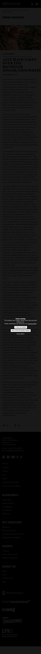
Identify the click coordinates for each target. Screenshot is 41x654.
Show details (20, 334)
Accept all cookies (20, 327)
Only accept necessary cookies (21, 330)
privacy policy (32, 323)
